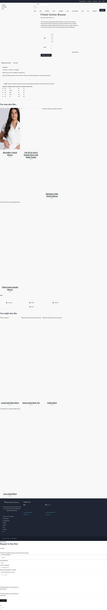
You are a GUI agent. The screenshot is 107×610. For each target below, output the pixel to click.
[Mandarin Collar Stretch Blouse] (52, 150)
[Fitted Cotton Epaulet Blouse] (10, 243)
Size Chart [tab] (15, 62)
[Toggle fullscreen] (1, 607)
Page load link (3, 541)
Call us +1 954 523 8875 (28, 512)
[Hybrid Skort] (52, 359)
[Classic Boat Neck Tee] (31, 359)
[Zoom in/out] (0, 607)
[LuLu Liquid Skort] (10, 450)
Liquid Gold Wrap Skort (10, 403)
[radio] (65, 34)
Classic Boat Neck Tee (31, 403)
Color (45, 47)
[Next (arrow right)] (1, 609)
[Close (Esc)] (3, 607)
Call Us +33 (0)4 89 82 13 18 (50, 512)
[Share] (2, 607)
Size (45, 38)
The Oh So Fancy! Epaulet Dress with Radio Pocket (31, 154)
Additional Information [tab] (6, 62)
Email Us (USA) (26, 514)
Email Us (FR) (47, 514)
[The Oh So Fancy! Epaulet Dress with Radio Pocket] (31, 129)
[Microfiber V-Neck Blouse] (10, 129)
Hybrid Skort (52, 403)
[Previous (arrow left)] (0, 609)
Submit (3, 600)
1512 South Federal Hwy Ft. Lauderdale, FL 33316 (28, 510)
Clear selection (75, 52)
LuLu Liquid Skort (10, 494)
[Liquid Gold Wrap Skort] (10, 359)
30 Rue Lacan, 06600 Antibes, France (49, 510)
